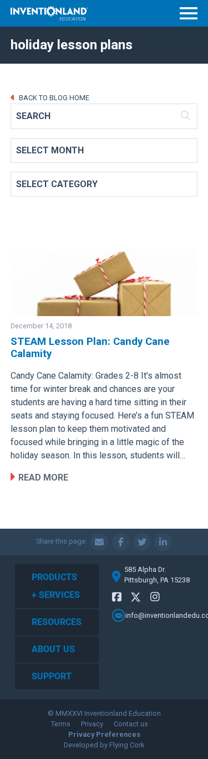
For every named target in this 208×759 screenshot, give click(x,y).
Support (52, 676)
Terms (60, 724)
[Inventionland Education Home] (49, 13)
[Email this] (99, 542)
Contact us (131, 724)
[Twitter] (136, 598)
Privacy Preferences (104, 734)
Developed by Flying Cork (104, 745)
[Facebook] (116, 597)
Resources (57, 622)
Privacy (92, 724)
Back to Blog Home (53, 98)
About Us (53, 649)
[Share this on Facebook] (121, 542)
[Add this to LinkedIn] (163, 542)
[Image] (104, 283)
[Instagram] (155, 597)
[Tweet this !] (142, 542)
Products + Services (56, 586)
